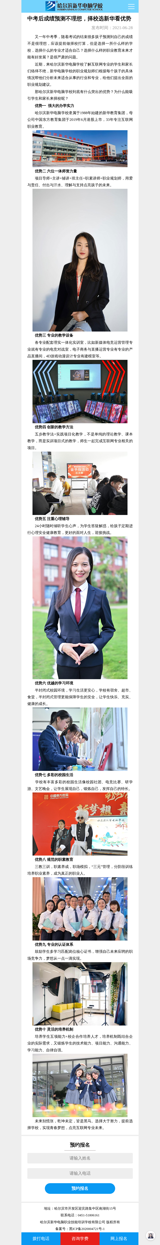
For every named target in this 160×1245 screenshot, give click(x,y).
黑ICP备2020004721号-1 (87, 1229)
